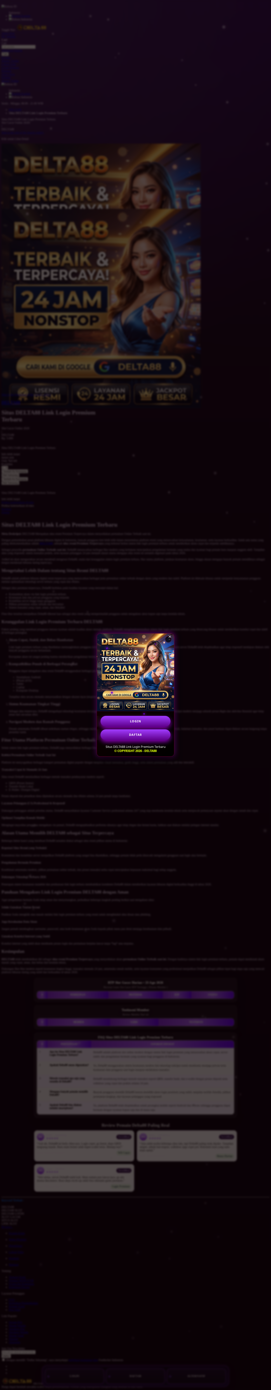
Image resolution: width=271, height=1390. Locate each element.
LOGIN (135, 721)
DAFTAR (135, 735)
